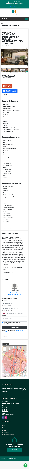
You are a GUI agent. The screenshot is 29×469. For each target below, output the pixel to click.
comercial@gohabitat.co (15, 294)
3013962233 (11, 3)
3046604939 (20, 3)
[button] (26, 48)
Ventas (4, 428)
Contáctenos (5, 432)
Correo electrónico (7, 305)
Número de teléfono (7, 310)
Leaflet (14, 376)
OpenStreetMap (23, 376)
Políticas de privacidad (8, 434)
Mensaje (4, 315)
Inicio (2, 23)
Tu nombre (5, 300)
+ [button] (4, 348)
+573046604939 (15, 292)
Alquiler (4, 430)
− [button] (4, 350)
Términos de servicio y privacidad (8, 458)
